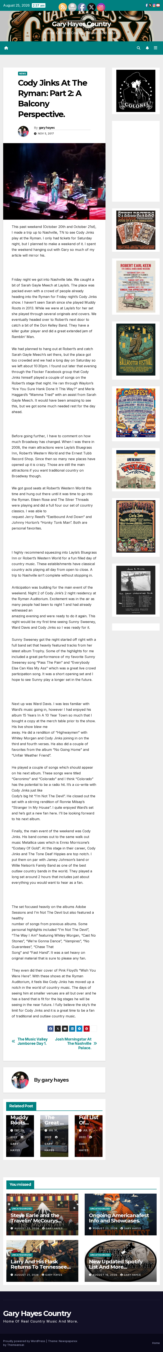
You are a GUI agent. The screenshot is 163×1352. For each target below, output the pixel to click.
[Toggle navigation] (155, 48)
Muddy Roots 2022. (19, 1122)
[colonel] (135, 90)
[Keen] (135, 286)
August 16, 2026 (105, 1274)
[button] (138, 48)
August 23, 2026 (27, 1228)
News (22, 73)
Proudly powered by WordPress (24, 1341)
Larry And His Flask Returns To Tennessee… (41, 1264)
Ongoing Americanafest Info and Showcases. (119, 1218)
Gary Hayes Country (81, 24)
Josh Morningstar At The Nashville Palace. (73, 1043)
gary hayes (47, 128)
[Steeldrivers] (135, 230)
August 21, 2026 (27, 1274)
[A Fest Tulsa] (135, 469)
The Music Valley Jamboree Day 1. (32, 1041)
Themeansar (15, 1344)
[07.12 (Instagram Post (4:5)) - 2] (135, 590)
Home (156, 1343)
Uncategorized (22, 1208)
